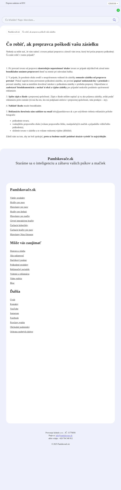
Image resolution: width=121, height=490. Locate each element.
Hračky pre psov (17, 202)
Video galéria (16, 278)
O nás (12, 299)
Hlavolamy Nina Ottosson (21, 234)
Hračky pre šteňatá (18, 211)
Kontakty (14, 304)
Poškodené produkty (19, 265)
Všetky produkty (17, 198)
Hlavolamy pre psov (19, 207)
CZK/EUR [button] (112, 3)
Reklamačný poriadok (19, 269)
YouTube (14, 309)
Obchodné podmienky (20, 327)
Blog (12, 283)
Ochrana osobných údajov (21, 332)
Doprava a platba (17, 251)
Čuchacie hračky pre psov (21, 230)
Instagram (14, 313)
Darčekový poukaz (18, 260)
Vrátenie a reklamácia (19, 274)
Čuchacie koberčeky (19, 225)
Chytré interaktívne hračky (22, 221)
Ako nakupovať (17, 255)
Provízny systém (17, 322)
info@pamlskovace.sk (64, 435)
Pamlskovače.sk (14, 32)
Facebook (14, 318)
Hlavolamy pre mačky (20, 216)
